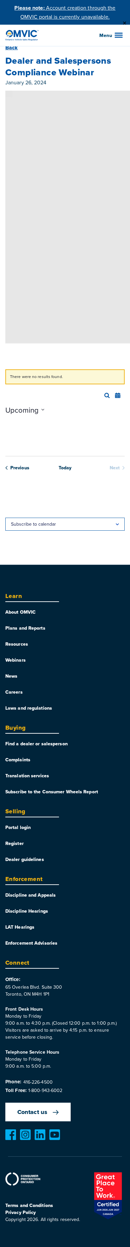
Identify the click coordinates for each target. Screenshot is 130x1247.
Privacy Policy (20, 1212)
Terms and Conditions (29, 1205)
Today (65, 467)
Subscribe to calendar (33, 524)
